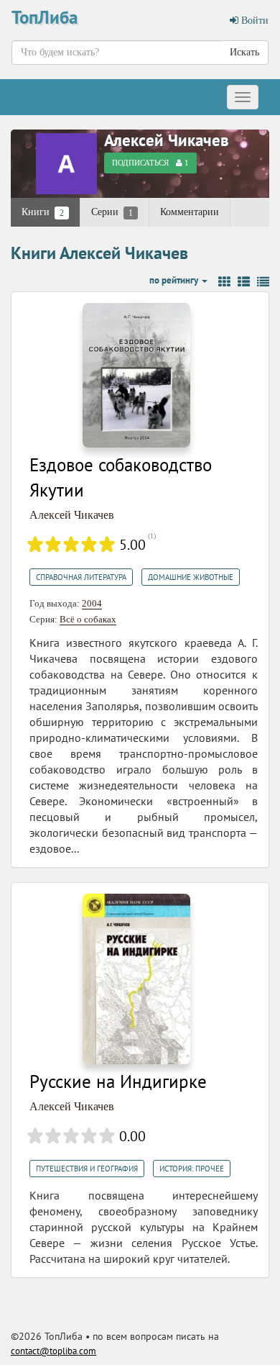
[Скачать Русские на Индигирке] (136, 978)
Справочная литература (81, 577)
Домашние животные (190, 577)
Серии (112, 212)
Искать (244, 52)
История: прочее (191, 1169)
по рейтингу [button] (174, 280)
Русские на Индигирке (118, 1081)
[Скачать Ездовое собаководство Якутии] (136, 373)
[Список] (244, 282)
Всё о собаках (88, 619)
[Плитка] (224, 282)
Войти (253, 20)
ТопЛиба (44, 17)
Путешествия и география (87, 1169)
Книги (43, 212)
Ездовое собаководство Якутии (120, 477)
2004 (92, 603)
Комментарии (189, 212)
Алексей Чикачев (166, 140)
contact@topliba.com (53, 1351)
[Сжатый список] (263, 282)
